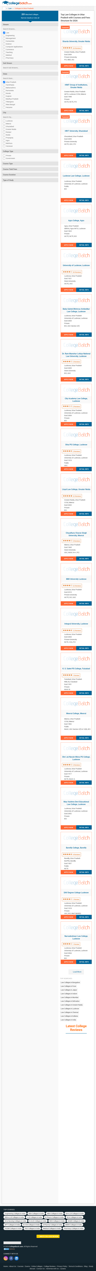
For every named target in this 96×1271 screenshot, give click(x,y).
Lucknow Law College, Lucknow (76, 176)
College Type (8, 151)
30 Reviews (77, 272)
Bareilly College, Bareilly (76, 848)
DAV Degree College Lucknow (76, 892)
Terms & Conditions (76, 1266)
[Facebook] (11, 1258)
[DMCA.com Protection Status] (9, 1249)
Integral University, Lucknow (76, 624)
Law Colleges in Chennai (69, 1012)
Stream (6, 24)
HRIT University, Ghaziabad (76, 131)
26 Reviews (77, 48)
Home (5, 1266)
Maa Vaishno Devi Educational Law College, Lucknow (76, 803)
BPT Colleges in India (12, 1225)
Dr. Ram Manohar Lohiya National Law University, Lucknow (76, 355)
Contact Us (41, 1269)
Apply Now (68, 66)
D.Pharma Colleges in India (52, 1225)
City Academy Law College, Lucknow (76, 399)
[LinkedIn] (16, 1258)
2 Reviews (76, 362)
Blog (85, 1266)
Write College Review (49, 1236)
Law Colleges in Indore (69, 994)
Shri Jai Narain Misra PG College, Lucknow (76, 758)
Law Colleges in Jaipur (69, 990)
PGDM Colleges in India (13, 1228)
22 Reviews (77, 496)
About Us (12, 1266)
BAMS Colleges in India (76, 1221)
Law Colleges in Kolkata (69, 1016)
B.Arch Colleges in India (37, 1221)
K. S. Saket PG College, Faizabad (76, 668)
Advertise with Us (52, 1269)
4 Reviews (76, 855)
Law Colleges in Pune (68, 986)
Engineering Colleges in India (15, 1213)
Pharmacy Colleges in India (73, 1228)
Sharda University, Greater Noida (76, 41)
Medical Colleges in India (52, 1228)
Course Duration (9, 175)
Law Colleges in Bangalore (70, 982)
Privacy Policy (62, 1266)
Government (10, 158)
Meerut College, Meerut (76, 713)
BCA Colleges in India (74, 1217)
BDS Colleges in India (57, 1221)
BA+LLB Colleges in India (75, 1213)
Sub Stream (7, 63)
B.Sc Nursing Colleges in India (15, 1221)
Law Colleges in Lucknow (70, 1009)
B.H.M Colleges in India (31, 1225)
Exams (27, 1266)
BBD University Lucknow (76, 579)
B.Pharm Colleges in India (54, 1217)
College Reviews (49, 1266)
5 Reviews (76, 541)
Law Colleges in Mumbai (69, 997)
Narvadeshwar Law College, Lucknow (76, 937)
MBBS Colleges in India (73, 1225)
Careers (63, 1269)
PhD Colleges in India (32, 1228)
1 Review (76, 675)
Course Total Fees (10, 169)
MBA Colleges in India (55, 1213)
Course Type (8, 164)
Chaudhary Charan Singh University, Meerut (76, 534)
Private (8, 155)
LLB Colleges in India (34, 1217)
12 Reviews (77, 631)
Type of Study (8, 180)
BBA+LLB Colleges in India (14, 1217)
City (4, 113)
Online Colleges (36, 1266)
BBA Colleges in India (36, 1213)
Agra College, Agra (76, 220)
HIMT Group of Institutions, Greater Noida (76, 86)
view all (36, 18)
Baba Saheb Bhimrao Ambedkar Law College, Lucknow (76, 310)
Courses (20, 1266)
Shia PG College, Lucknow (76, 445)
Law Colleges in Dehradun (70, 1001)
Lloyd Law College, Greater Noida (76, 489)
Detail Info (84, 66)
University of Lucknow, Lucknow (76, 265)
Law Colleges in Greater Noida (72, 1005)
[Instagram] (6, 1258)
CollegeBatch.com (16, 1246)
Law (9, 8)
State (5, 74)
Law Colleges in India (68, 1020)
